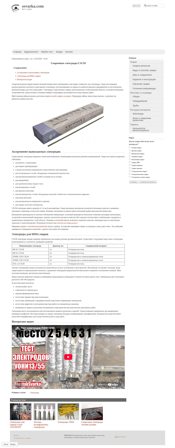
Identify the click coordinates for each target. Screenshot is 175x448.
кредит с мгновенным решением (34, 226)
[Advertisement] (87, 31)
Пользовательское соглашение (22, 438)
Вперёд (12, 444)
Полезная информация (144, 88)
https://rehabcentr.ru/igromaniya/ (65, 223)
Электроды (34, 392)
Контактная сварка (138, 154)
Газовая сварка (136, 148)
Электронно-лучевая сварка (141, 177)
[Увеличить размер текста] (139, 7)
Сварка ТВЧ (136, 162)
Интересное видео (24, 79)
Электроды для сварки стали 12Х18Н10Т (17, 424)
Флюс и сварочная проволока (142, 119)
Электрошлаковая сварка (140, 174)
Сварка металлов (141, 66)
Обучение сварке (141, 84)
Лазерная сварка (137, 157)
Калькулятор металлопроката (141, 129)
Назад (6, 444)
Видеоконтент (31, 52)
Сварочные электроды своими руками (92, 423)
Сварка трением (137, 168)
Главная (17, 52)
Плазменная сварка (138, 159)
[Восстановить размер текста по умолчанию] (136, 7)
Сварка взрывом (137, 165)
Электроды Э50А (66, 421)
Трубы (136, 105)
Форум (59, 52)
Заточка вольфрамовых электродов (41, 424)
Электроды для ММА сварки (29, 76)
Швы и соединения (142, 75)
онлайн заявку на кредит (61, 96)
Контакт (69, 52)
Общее (136, 96)
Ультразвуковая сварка (139, 171)
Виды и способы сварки (144, 70)
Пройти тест (47, 52)
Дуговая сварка (137, 151)
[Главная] (16, 12)
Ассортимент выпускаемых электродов (33, 72)
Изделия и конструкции (144, 79)
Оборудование (140, 101)
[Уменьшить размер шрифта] (133, 7)
